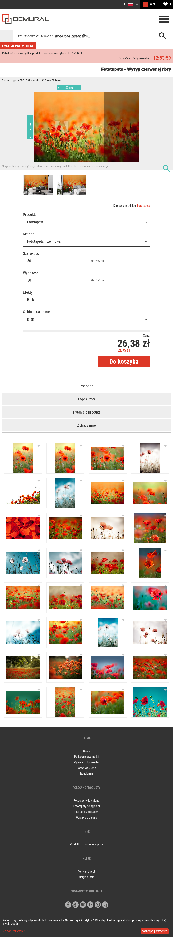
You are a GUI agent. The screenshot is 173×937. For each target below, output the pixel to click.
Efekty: (28, 292)
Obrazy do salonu (86, 817)
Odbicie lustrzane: (37, 312)
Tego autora (87, 399)
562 (98, 261)
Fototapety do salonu (86, 800)
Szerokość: (31, 253)
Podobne (86, 386)
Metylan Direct (86, 871)
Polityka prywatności (86, 756)
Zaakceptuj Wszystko (154, 931)
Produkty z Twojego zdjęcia (86, 844)
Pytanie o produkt (86, 412)
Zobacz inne (86, 425)
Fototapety (143, 205)
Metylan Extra (87, 877)
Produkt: (29, 214)
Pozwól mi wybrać (14, 931)
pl (124, 4)
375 (98, 280)
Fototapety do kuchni (86, 812)
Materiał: (29, 234)
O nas (86, 751)
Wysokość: (31, 273)
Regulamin (86, 773)
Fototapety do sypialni (86, 806)
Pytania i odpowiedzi (86, 762)
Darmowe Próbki (86, 768)
